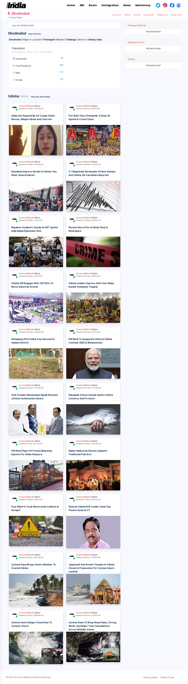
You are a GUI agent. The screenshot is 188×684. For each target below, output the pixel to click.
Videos (127, 15)
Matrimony (143, 5)
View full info (34, 34)
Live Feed (116, 15)
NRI (82, 5)
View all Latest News (40, 97)
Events (137, 15)
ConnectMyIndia (27, 106)
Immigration (110, 5)
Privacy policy (150, 677)
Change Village (15, 17)
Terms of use (167, 677)
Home (71, 5)
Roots (93, 5)
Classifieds (148, 15)
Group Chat (176, 15)
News (127, 5)
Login (14, 25)
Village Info (162, 15)
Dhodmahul (20, 13)
